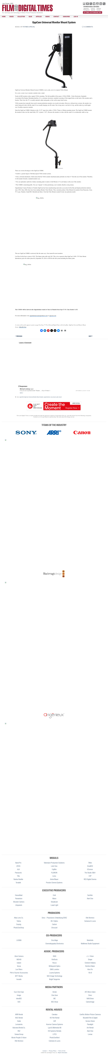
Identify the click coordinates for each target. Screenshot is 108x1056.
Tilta (18, 876)
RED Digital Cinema (90, 879)
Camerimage (90, 1002)
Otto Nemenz (90, 918)
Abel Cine (90, 898)
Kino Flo (90, 969)
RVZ (19, 1031)
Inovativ (18, 979)
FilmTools (55, 959)
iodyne (19, 963)
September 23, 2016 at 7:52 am (83, 390)
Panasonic (18, 872)
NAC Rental (19, 1018)
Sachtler (90, 895)
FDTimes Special (29, 27)
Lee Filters (19, 969)
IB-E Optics (54, 921)
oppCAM (22, 397)
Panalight (90, 1024)
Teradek (18, 882)
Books (37, 17)
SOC (19, 1002)
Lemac (90, 1034)
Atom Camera (19, 956)
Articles (30, 17)
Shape (90, 959)
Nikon (54, 898)
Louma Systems (54, 972)
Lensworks (19, 1024)
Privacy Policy (52, 1051)
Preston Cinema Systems (54, 882)
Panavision (18, 898)
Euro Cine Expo (19, 992)
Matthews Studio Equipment (90, 943)
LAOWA (18, 940)
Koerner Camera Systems (54, 1024)
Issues (9, 17)
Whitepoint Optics (54, 966)
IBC (54, 998)
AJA (18, 869)
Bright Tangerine (54, 979)
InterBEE (19, 998)
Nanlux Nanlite (18, 879)
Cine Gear (54, 995)
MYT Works (19, 976)
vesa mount (53, 397)
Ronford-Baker (90, 966)
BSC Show (54, 1002)
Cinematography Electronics (54, 943)
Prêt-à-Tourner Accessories (19, 972)
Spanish (93, 10)
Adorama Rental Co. (18, 1027)
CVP (90, 876)
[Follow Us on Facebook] (87, 3)
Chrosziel (54, 927)
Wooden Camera (18, 902)
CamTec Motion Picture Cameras (90, 1014)
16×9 (90, 972)
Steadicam (54, 902)
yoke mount (59, 397)
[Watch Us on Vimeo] (94, 3)
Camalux (54, 1014)
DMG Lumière (54, 969)
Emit (54, 895)
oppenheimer (47, 397)
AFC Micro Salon (90, 992)
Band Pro (18, 863)
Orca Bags (54, 940)
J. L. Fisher (90, 956)
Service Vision (90, 1021)
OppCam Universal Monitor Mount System (33, 397)
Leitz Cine (54, 866)
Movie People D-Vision (18, 1037)
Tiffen (90, 863)
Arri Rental (90, 1027)
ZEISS (18, 866)
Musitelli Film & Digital (90, 1018)
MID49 (19, 959)
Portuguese (86, 10)
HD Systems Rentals (54, 1031)
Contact (44, 17)
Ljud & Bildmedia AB (54, 1027)
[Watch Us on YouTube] (97, 3)
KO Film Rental (54, 1018)
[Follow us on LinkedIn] (100, 3)
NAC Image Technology (54, 976)
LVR (54, 1021)
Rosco (54, 963)
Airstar (54, 992)
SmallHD (90, 866)
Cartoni (54, 924)
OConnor (90, 869)
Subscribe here (22, 327)
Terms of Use (61, 1051)
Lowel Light (54, 905)
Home (3, 17)
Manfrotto (90, 940)
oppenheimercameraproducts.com (39, 315)
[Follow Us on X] (91, 3)
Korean (98, 10)
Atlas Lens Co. (18, 918)
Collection (16, 17)
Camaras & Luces (90, 921)
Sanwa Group (19, 1034)
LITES (55, 1034)
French (93, 8)
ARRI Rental (19, 1014)
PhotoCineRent (54, 1037)
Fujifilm (54, 869)
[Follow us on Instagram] (84, 3)
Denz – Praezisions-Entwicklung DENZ (54, 918)
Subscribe (52, 17)
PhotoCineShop (19, 927)
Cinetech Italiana (90, 963)
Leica (54, 876)
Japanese (86, 8)
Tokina (19, 921)
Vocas (19, 966)
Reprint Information (62, 1052)
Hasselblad (18, 895)
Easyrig (18, 924)
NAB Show (90, 998)
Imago (19, 995)
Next (91, 336)
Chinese (99, 8)
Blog (23, 17)
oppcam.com (52, 315)
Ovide (19, 1021)
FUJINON (54, 872)
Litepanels (18, 905)
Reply (21, 393)
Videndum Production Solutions (54, 863)
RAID (54, 956)
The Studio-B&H (90, 872)
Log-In (60, 17)
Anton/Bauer (54, 879)
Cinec (90, 995)
